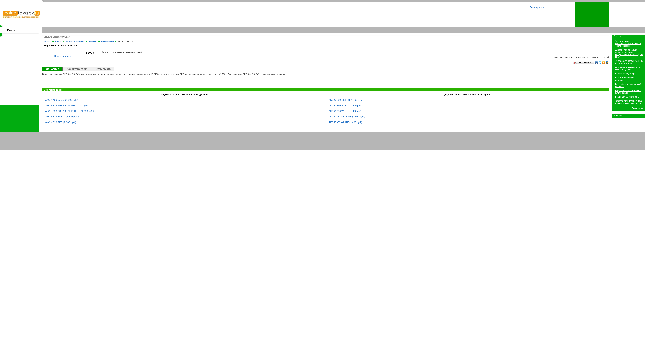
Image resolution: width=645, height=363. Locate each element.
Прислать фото (62, 56)
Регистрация (537, 7)
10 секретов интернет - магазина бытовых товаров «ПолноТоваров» (628, 43)
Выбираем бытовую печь (627, 97)
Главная (47, 41)
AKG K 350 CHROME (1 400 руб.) (347, 116)
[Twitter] (600, 63)
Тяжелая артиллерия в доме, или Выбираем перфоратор (629, 102)
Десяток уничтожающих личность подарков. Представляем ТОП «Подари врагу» (629, 53)
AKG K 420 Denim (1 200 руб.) (61, 100)
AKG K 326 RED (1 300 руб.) (60, 122)
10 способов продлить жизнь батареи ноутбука (629, 62)
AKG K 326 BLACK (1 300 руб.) (62, 116)
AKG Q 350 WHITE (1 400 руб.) (346, 111)
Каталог (12, 30)
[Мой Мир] (607, 63)
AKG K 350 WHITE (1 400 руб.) (345, 122)
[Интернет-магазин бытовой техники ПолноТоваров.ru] (21, 17)
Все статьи (637, 108)
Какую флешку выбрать (626, 74)
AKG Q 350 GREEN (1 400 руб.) (346, 100)
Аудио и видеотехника (75, 41)
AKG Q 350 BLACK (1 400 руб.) (346, 105)
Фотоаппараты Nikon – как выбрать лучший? (628, 68)
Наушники (93, 41)
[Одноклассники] (603, 63)
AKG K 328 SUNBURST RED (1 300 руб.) (67, 105)
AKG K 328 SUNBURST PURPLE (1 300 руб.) (69, 111)
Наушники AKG (107, 41)
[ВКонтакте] (596, 63)
